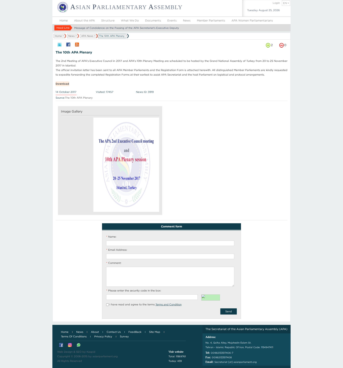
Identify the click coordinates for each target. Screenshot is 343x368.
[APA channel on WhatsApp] (79, 345)
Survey (124, 336)
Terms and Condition (168, 304)
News (187, 20)
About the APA (84, 20)
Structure (108, 20)
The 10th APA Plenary (79, 97)
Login (276, 2)
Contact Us (114, 331)
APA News (87, 35)
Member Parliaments (211, 20)
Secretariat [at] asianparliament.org (235, 361)
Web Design (65, 351)
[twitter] (60, 45)
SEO (79, 351)
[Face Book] (61, 345)
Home (64, 20)
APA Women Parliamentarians (252, 20)
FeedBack (134, 331)
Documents (153, 20)
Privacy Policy (103, 336)
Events (172, 20)
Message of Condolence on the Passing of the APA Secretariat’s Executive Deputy (126, 27)
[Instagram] (70, 345)
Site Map (154, 331)
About (95, 331)
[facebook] (68, 45)
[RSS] (77, 45)
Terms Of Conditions (74, 336)
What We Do (130, 20)
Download (62, 83)
